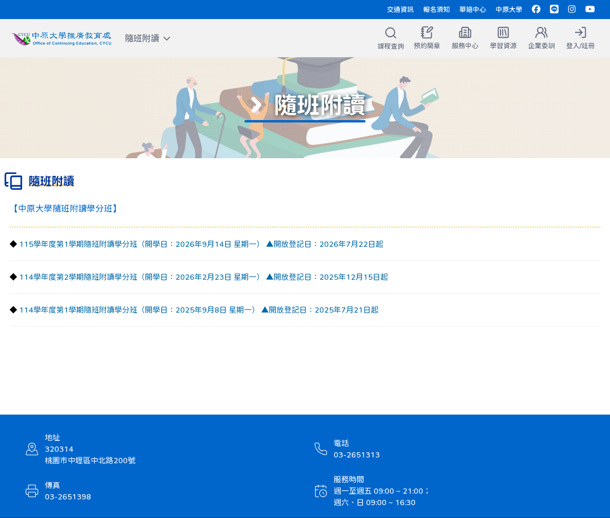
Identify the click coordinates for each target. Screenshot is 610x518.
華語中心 (472, 9)
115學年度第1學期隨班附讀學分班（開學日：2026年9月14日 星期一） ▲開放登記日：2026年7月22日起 (201, 243)
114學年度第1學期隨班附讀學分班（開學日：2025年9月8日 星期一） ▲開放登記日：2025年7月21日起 (198, 309)
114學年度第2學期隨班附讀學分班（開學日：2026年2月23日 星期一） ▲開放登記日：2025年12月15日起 (203, 276)
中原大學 (509, 9)
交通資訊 (400, 9)
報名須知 (436, 9)
